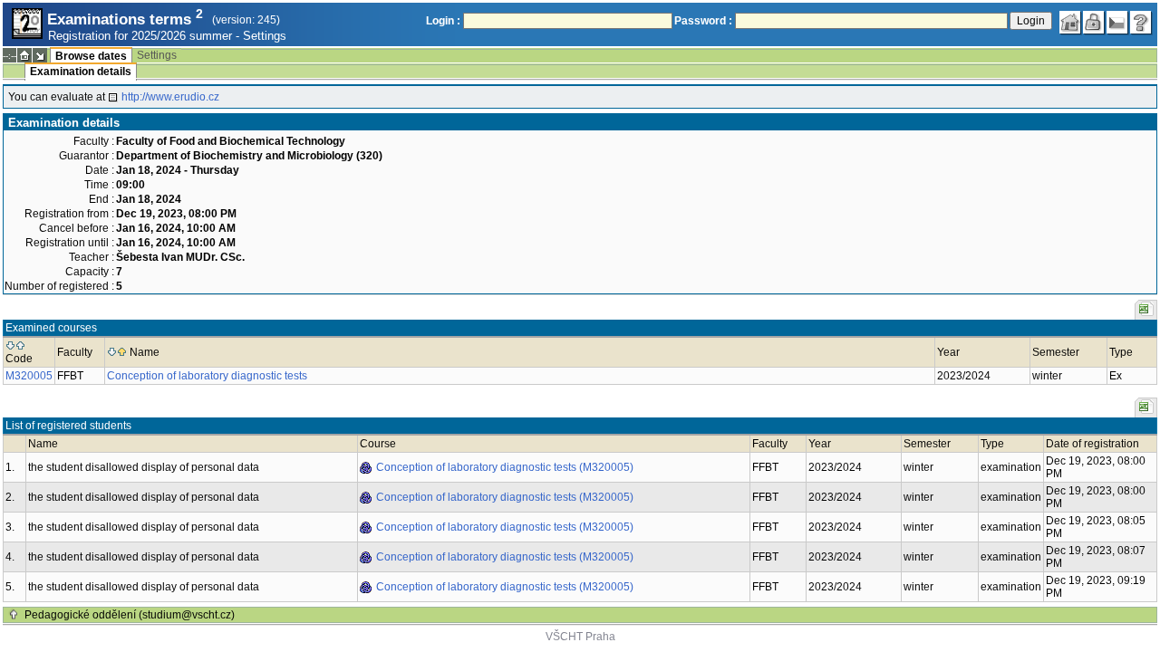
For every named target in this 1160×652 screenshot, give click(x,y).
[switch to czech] (1117, 22)
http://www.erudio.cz (170, 97)
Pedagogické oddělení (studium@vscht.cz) (129, 615)
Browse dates (91, 56)
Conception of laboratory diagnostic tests (207, 375)
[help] (1141, 22)
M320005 (29, 375)
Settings (264, 36)
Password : (703, 20)
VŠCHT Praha (580, 636)
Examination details (80, 71)
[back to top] (13, 615)
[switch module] (40, 55)
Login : (443, 20)
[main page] (1070, 22)
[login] (1094, 22)
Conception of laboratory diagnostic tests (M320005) (504, 467)
